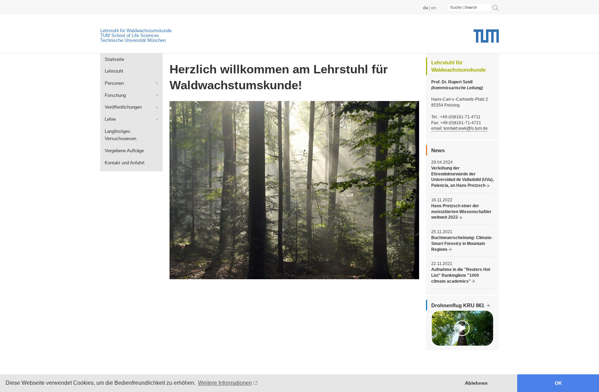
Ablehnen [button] (476, 383)
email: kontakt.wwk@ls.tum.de (459, 128)
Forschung (115, 95)
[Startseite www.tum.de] (486, 38)
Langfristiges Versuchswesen (120, 135)
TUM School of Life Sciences (129, 35)
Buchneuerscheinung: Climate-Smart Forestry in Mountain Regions (462, 243)
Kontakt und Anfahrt (125, 162)
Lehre (110, 119)
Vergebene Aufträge (124, 150)
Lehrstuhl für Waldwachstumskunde (136, 30)
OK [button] (558, 383)
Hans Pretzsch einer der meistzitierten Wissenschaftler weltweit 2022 (461, 211)
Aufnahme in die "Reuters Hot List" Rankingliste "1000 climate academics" (460, 275)
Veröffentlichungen (123, 107)
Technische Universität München (133, 40)
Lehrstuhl (114, 71)
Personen (114, 83)
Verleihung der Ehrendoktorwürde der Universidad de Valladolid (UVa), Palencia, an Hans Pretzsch (462, 177)
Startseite (114, 59)
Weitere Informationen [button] (225, 383)
